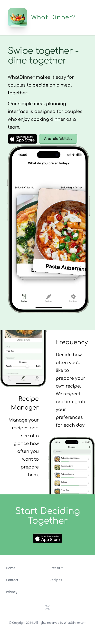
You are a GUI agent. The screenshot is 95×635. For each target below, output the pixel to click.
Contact (12, 580)
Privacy (11, 592)
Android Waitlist (58, 139)
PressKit (56, 568)
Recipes (55, 580)
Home (10, 568)
